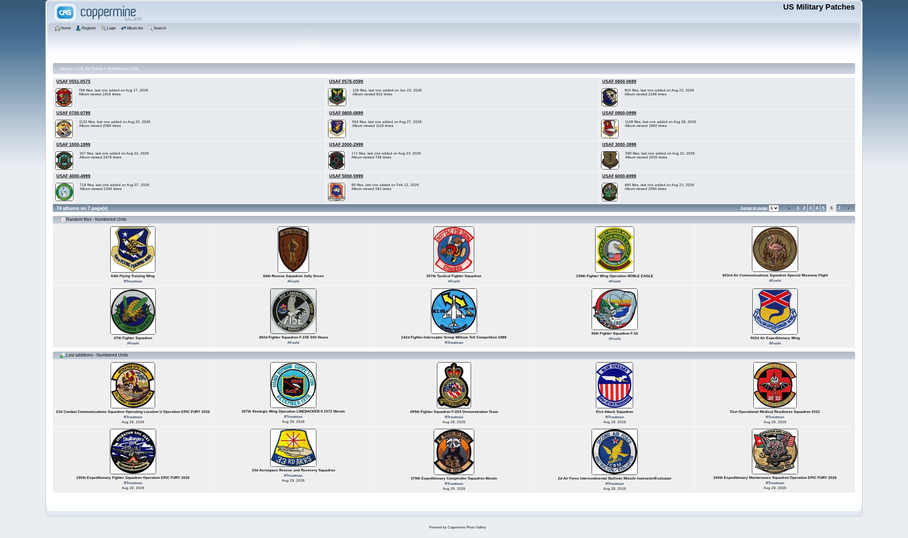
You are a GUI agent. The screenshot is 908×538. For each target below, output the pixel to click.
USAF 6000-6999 (619, 176)
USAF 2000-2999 (346, 144)
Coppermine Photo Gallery (467, 527)
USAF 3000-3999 (619, 144)
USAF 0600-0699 (619, 81)
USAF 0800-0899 (346, 113)
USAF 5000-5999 (346, 176)
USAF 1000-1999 (73, 144)
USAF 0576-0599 (346, 81)
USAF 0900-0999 (619, 113)
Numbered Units (123, 68)
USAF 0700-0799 (73, 113)
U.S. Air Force (89, 68)
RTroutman (133, 281)
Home (66, 68)
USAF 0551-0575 (73, 81)
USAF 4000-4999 (73, 176)
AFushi (293, 281)
